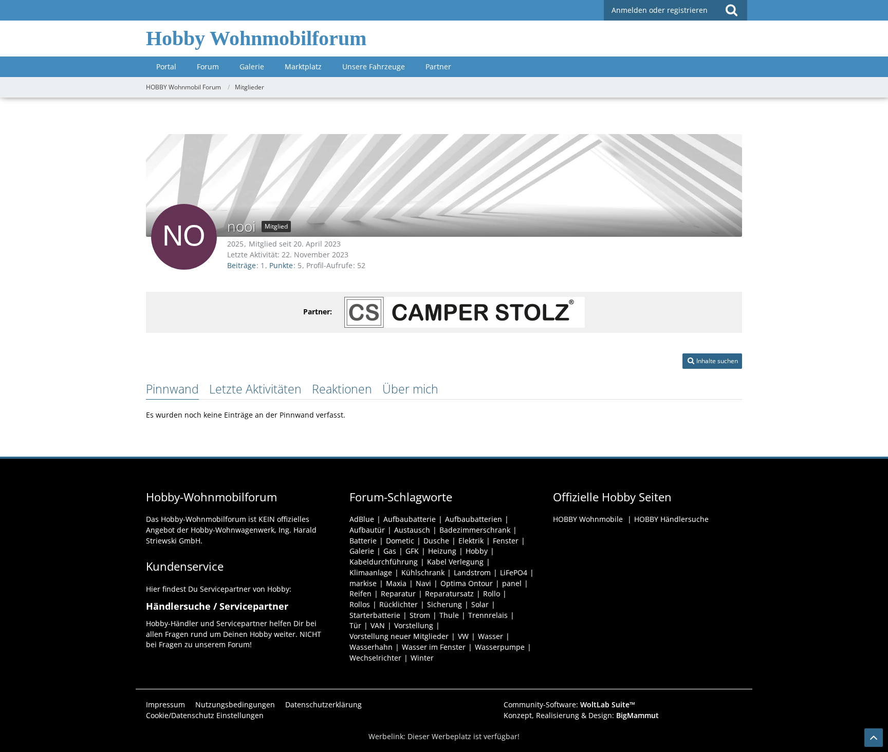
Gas (389, 551)
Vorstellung (413, 625)
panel (512, 583)
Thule (449, 615)
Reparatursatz (449, 593)
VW (463, 636)
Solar (480, 604)
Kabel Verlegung (455, 562)
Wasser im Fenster (434, 647)
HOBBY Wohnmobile (588, 519)
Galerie (361, 551)
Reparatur (398, 593)
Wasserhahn (371, 647)
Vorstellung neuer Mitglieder (399, 636)
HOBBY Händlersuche (671, 519)
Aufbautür (367, 530)
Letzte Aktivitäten (255, 389)
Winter (422, 658)
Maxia (396, 583)
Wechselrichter (375, 658)
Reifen (360, 593)
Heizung (442, 551)
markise (363, 583)
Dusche (436, 541)
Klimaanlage (370, 572)
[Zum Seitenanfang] (873, 737)
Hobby (477, 551)
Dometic (400, 541)
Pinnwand (172, 389)
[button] (712, 361)
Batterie (363, 541)
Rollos (359, 604)
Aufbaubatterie (409, 519)
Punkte (281, 265)
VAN (378, 625)
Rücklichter (398, 604)
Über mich (410, 389)
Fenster (506, 541)
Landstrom (472, 572)
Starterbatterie (374, 615)
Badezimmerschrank (474, 530)
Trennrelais (488, 615)
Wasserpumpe (500, 647)
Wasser (490, 636)
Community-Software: (569, 704)
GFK (412, 551)
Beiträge (241, 265)
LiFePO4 (513, 572)
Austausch (412, 530)
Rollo (491, 593)
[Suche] (731, 10)
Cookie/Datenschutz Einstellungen (205, 715)
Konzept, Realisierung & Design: (581, 715)
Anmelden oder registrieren (660, 10)
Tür (355, 625)
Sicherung (444, 604)
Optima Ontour (466, 583)
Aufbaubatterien (473, 519)
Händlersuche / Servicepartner (217, 606)
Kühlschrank (423, 572)
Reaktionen (342, 389)
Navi (423, 583)
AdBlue (361, 519)
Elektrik (471, 541)
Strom (420, 615)
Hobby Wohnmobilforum (256, 38)
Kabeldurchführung (383, 562)
